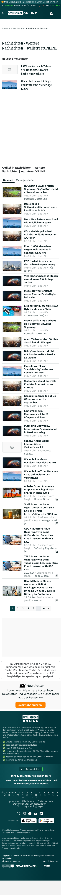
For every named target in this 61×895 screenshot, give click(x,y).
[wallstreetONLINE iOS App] (29, 822)
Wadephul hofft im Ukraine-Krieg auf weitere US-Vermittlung (41, 474)
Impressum (13, 801)
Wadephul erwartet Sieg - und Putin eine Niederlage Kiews (36, 84)
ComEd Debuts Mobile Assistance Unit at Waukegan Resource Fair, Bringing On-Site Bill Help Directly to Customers (39, 587)
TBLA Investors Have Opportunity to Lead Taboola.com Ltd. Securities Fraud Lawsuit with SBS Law (41, 563)
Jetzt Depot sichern (30, 769)
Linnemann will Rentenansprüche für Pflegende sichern (36, 414)
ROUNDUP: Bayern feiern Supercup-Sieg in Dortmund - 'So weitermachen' (41, 189)
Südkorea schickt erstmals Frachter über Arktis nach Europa (40, 384)
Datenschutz (45, 801)
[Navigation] (3, 13)
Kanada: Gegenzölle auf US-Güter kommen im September (40, 399)
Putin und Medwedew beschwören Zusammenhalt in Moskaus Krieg (40, 429)
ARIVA (22, 832)
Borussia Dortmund (35, 198)
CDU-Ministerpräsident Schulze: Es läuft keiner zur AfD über (40, 234)
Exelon (37, 600)
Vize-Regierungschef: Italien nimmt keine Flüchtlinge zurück (41, 279)
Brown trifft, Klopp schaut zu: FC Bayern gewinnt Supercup (40, 324)
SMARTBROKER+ (45, 757)
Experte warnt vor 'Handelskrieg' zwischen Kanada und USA (38, 369)
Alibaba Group (41, 499)
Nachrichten (19, 28)
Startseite (6, 28)
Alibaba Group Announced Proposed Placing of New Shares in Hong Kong (39, 489)
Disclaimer (28, 801)
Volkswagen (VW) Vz (36, 315)
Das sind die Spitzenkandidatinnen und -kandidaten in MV (40, 207)
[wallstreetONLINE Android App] (46, 822)
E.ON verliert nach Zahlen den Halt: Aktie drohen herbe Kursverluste (36, 69)
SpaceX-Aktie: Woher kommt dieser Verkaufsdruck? (36, 444)
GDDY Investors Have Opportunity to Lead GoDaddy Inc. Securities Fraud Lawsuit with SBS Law (38, 535)
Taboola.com (41, 575)
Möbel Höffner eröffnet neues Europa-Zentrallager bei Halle (40, 294)
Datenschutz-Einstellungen (29, 803)
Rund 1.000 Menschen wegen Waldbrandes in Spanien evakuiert (37, 249)
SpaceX (28, 453)
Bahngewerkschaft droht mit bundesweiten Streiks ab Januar (39, 354)
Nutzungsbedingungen (30, 806)
